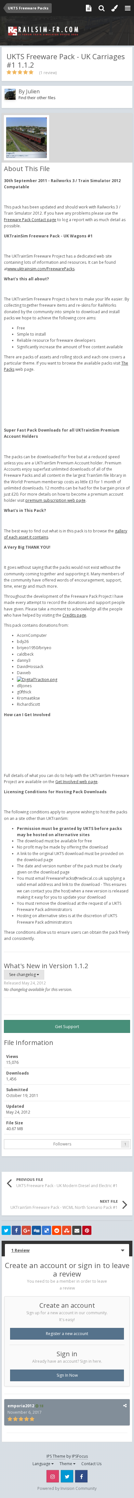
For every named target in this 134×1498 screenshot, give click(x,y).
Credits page (74, 615)
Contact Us (91, 1463)
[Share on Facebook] (16, 1230)
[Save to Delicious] (46, 1230)
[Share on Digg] (36, 1230)
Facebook (81, 1476)
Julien (33, 91)
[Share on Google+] (26, 1230)
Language (42, 1463)
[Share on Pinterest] (86, 1230)
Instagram (53, 1476)
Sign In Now (67, 1375)
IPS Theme (56, 1456)
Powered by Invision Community (67, 1488)
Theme (66, 1463)
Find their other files (37, 97)
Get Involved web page (76, 781)
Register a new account (67, 1333)
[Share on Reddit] (56, 1230)
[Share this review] (125, 1405)
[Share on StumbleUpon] (66, 1230)
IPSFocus (80, 1456)
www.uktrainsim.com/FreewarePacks (40, 269)
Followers (62, 1144)
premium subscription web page (55, 500)
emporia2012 (20, 1406)
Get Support (67, 1026)
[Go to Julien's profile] (10, 94)
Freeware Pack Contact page (30, 219)
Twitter (67, 1476)
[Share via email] (76, 1230)
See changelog (23, 974)
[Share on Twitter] (6, 1230)
